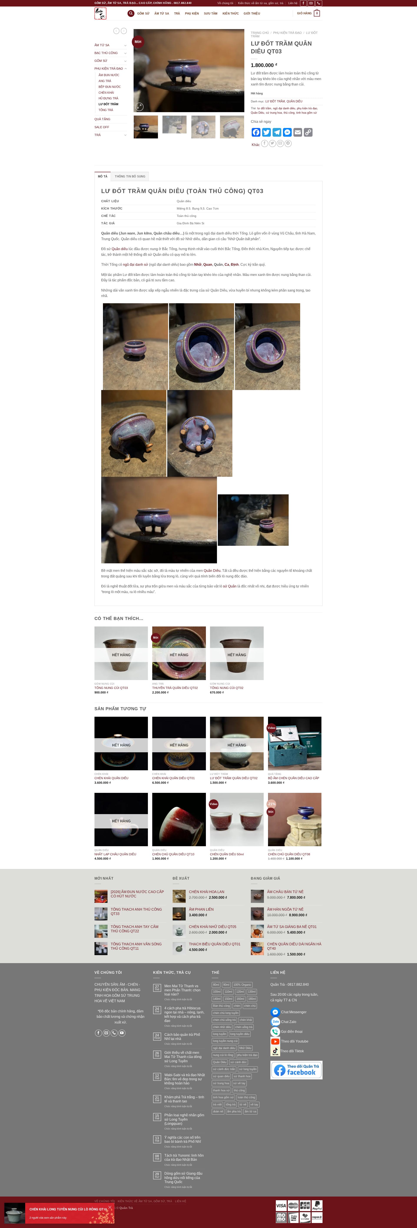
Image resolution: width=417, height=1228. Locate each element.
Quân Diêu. (212, 570)
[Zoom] (139, 107)
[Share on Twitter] (272, 143)
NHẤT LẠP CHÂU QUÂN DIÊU (115, 854)
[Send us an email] (311, 3)
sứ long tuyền (247, 1069)
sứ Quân (230, 586)
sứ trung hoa (274, 112)
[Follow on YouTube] (122, 1033)
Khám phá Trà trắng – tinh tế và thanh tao (184, 1099)
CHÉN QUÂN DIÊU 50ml (227, 854)
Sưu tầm (211, 13)
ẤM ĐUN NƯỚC (109, 75)
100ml (217, 991)
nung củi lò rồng (223, 1055)
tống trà (230, 1104)
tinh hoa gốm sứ (306, 112)
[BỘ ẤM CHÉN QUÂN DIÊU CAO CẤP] (295, 743)
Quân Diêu (257, 112)
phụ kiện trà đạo (307, 108)
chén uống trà (243, 1027)
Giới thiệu (252, 13)
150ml (228, 998)
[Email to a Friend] (280, 143)
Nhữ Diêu (245, 1048)
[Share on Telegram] (288, 143)
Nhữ (198, 264)
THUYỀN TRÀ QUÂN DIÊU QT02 (175, 688)
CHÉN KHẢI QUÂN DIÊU (111, 778)
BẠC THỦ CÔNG (106, 53)
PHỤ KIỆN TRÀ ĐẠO (108, 68)
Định (235, 264)
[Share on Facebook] (264, 143)
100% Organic (242, 984)
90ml (226, 984)
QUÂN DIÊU (294, 101)
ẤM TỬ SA (101, 45)
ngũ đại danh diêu (284, 108)
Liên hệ (292, 3)
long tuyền (219, 1034)
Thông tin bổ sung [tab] (130, 176)
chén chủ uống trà (224, 1019)
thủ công (289, 112)
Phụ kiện (192, 13)
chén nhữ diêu (222, 1027)
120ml (240, 991)
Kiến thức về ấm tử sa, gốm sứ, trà (260, 3)
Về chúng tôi (225, 3)
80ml (216, 984)
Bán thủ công (221, 1005)
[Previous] (141, 70)
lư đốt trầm (264, 108)
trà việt (217, 1104)
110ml (228, 991)
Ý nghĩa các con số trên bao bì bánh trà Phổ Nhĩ (182, 1139)
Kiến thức (231, 13)
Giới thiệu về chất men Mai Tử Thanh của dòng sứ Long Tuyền (183, 1057)
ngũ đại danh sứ (135, 264)
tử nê (243, 1104)
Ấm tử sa (161, 13)
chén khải (246, 1019)
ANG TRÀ (105, 81)
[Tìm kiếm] (130, 13)
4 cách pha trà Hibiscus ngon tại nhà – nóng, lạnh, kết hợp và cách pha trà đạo (184, 1014)
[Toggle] (125, 45)
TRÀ (97, 135)
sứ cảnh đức (238, 1062)
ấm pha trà (234, 1111)
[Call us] (318, 3)
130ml (252, 991)
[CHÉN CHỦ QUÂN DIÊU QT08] (295, 819)
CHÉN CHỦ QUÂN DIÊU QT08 (289, 854)
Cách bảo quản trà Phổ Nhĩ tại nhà (182, 1037)
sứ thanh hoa (242, 1076)
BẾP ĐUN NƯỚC (110, 87)
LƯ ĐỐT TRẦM (108, 104)
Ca (227, 264)
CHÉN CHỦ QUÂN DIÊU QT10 (173, 854)
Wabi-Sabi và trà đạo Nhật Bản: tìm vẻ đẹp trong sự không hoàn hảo (184, 1079)
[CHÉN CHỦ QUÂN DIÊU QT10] (179, 819)
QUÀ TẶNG (102, 119)
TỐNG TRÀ (106, 110)
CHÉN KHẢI (106, 92)
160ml (240, 998)
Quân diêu (120, 249)
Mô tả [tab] (102, 176)
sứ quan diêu (221, 1076)
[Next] (237, 70)
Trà (177, 13)
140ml (217, 998)
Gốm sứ (143, 13)
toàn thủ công (246, 1097)
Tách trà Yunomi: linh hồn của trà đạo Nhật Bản (184, 1157)
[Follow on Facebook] (303, 3)
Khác (256, 145)
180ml (252, 998)
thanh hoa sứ (221, 1090)
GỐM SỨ (100, 60)
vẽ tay (254, 1104)
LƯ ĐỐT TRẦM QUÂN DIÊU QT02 (234, 778)
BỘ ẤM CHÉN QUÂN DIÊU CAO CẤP (293, 778)
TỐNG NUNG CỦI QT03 (111, 688)
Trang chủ (260, 32)
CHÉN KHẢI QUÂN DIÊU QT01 (173, 778)
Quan (207, 264)
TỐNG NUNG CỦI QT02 (226, 688)
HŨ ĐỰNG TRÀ (108, 98)
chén (237, 1005)
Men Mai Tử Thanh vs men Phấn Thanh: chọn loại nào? (182, 990)
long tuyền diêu (239, 1034)
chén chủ (250, 1005)
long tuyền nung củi (225, 1041)
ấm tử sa (250, 1111)
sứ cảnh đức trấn (224, 1069)
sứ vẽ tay (239, 1083)
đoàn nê (218, 1111)
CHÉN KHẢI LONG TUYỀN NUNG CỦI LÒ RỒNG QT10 (68, 1209)
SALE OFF (101, 127)
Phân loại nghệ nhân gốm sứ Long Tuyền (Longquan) (184, 1119)
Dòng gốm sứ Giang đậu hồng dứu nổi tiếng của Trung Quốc (183, 1178)
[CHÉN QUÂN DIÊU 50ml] (237, 819)
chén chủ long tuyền (225, 1013)
